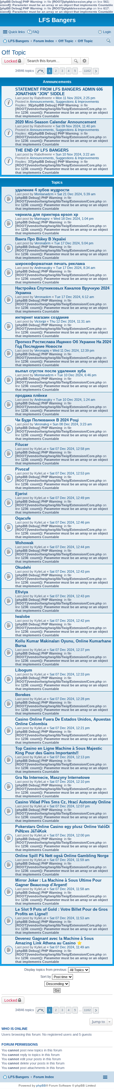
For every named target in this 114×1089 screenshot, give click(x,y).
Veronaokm (42, 297)
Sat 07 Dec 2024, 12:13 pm (70, 757)
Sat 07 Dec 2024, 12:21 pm (70, 728)
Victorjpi (40, 321)
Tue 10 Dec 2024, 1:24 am (75, 399)
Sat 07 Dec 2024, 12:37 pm (70, 650)
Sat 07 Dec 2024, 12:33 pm (70, 674)
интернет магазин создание (42, 317)
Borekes (22, 694)
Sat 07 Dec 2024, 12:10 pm (70, 781)
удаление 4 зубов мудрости (42, 190)
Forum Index (43, 1077)
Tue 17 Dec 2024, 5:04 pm (73, 243)
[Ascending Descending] (57, 984)
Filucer (21, 444)
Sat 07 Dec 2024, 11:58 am (69, 889)
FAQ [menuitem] (36, 32)
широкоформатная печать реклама (50, 263)
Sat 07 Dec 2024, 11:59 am (69, 860)
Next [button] (96, 71)
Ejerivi (21, 493)
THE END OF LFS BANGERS (42, 150)
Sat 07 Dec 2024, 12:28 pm (70, 699)
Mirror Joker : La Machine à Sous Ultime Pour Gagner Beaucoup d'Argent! (58, 882)
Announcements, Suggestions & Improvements (64, 101)
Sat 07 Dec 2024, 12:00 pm (70, 835)
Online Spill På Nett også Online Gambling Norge (62, 855)
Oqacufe (23, 518)
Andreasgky (43, 268)
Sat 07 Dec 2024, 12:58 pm (70, 449)
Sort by (46, 976)
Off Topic (14, 52)
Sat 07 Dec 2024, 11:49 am (69, 947)
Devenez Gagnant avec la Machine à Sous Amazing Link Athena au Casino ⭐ (54, 940)
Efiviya (21, 592)
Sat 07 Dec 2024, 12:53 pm (70, 473)
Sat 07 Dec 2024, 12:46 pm (70, 522)
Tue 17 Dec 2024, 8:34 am (75, 268)
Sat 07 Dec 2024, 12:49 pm (70, 498)
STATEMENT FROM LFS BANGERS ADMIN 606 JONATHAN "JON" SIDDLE (59, 91)
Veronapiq (41, 350)
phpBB (41, 1085)
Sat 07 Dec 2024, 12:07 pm (70, 806)
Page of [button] (40, 71)
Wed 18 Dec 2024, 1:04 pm (74, 218)
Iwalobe (22, 616)
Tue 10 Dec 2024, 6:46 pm (76, 375)
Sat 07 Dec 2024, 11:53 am (69, 918)
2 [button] (56, 70)
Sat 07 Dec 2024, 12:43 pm (70, 571)
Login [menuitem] (107, 32)
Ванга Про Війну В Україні (40, 239)
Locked (10, 61)
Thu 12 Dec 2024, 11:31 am (70, 321)
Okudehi (23, 567)
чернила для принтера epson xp (46, 214)
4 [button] (69, 70)
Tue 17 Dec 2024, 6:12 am (74, 297)
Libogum (23, 670)
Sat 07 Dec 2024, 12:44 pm (70, 547)
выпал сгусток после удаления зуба (50, 371)
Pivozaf (22, 469)
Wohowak (24, 543)
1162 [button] (87, 70)
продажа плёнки (31, 395)
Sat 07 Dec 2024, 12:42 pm (70, 620)
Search (76, 61)
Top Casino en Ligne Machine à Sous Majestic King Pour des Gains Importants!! (58, 750)
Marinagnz (42, 218)
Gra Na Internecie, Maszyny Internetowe (52, 777)
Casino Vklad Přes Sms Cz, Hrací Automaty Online (63, 802)
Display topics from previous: (46, 969)
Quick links (17, 32)
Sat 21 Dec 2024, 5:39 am (76, 194)
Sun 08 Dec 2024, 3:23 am (72, 424)
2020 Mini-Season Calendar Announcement (55, 122)
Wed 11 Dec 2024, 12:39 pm (73, 350)
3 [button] (62, 70)
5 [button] (75, 70)
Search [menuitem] (108, 41)
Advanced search (85, 61)
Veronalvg (41, 424)
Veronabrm (42, 243)
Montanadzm (44, 194)
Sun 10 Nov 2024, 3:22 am (75, 154)
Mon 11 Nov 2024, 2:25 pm (75, 98)
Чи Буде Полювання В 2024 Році (47, 420)
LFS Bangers (18, 1077)
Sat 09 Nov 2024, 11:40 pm (75, 126)
